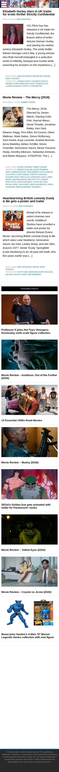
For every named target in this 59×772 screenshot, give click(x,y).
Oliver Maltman (40, 182)
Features (35, 670)
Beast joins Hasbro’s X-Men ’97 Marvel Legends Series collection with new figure (27, 636)
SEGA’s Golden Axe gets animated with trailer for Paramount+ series (26, 506)
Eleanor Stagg (12, 177)
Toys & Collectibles (35, 712)
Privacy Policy (13, 762)
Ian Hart (9, 274)
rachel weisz (11, 184)
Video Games (35, 707)
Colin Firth (10, 174)
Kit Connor (43, 179)
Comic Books (35, 702)
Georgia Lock (42, 84)
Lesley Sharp (20, 274)
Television (35, 697)
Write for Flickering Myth (35, 735)
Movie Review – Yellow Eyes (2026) (23, 549)
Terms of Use (46, 759)
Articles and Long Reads (35, 674)
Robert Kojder (40, 167)
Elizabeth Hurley (40, 81)
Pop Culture (35, 689)
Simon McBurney (23, 187)
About (35, 721)
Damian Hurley (24, 81)
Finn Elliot (25, 177)
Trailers (15, 79)
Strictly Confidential (32, 86)
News (7, 79)
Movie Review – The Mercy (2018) (26, 97)
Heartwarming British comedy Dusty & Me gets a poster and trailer (28, 199)
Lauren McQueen (13, 86)
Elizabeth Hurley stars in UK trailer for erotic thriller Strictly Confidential (29, 13)
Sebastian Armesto (38, 184)
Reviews (28, 167)
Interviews (35, 679)
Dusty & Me (23, 272)
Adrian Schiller (24, 170)
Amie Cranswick (24, 76)
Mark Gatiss (10, 182)
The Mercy (36, 187)
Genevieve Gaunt (27, 84)
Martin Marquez (24, 182)
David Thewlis (23, 174)
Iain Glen (49, 272)
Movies (47, 76)
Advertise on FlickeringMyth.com (35, 730)
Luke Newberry (34, 274)
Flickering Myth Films (35, 716)
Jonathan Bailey (19, 179)
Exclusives (35, 684)
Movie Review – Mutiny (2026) (20, 462)
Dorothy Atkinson (38, 174)
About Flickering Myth (35, 725)
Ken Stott (32, 179)
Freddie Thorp (12, 84)
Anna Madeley (33, 172)
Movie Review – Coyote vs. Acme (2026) (26, 592)
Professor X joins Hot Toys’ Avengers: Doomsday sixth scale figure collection (25, 331)
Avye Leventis (46, 172)
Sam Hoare (24, 184)
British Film (38, 76)
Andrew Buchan (18, 172)
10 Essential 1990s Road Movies (21, 420)
